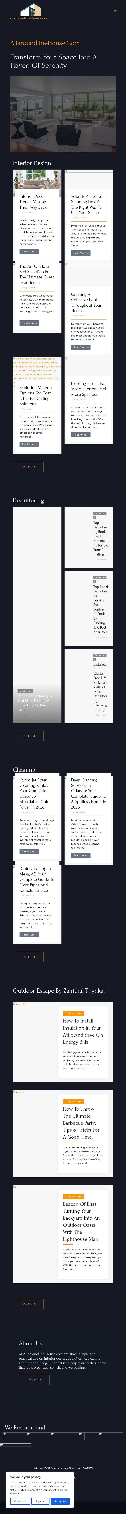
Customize (20, 1501)
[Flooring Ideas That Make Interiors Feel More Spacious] (89, 370)
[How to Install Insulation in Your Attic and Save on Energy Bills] (19, 1003)
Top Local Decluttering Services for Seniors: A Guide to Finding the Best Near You (100, 609)
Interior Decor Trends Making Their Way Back (33, 202)
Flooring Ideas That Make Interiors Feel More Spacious (88, 389)
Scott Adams (27, 212)
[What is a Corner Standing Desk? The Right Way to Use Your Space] (89, 182)
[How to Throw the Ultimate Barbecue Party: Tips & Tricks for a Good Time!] (19, 1091)
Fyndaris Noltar (28, 812)
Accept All (60, 1501)
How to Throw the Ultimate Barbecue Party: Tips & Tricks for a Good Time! (81, 1123)
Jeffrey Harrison (80, 218)
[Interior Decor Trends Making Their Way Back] (37, 182)
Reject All (40, 1501)
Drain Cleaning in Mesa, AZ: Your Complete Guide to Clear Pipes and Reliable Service (37, 879)
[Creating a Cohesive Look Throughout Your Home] (89, 278)
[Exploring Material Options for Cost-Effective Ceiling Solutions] (37, 372)
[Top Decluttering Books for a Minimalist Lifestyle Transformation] (77, 537)
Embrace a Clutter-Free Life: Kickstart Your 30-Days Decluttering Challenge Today (100, 687)
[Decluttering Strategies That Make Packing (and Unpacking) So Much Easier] (37, 615)
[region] (40, 1490)
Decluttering (25, 691)
